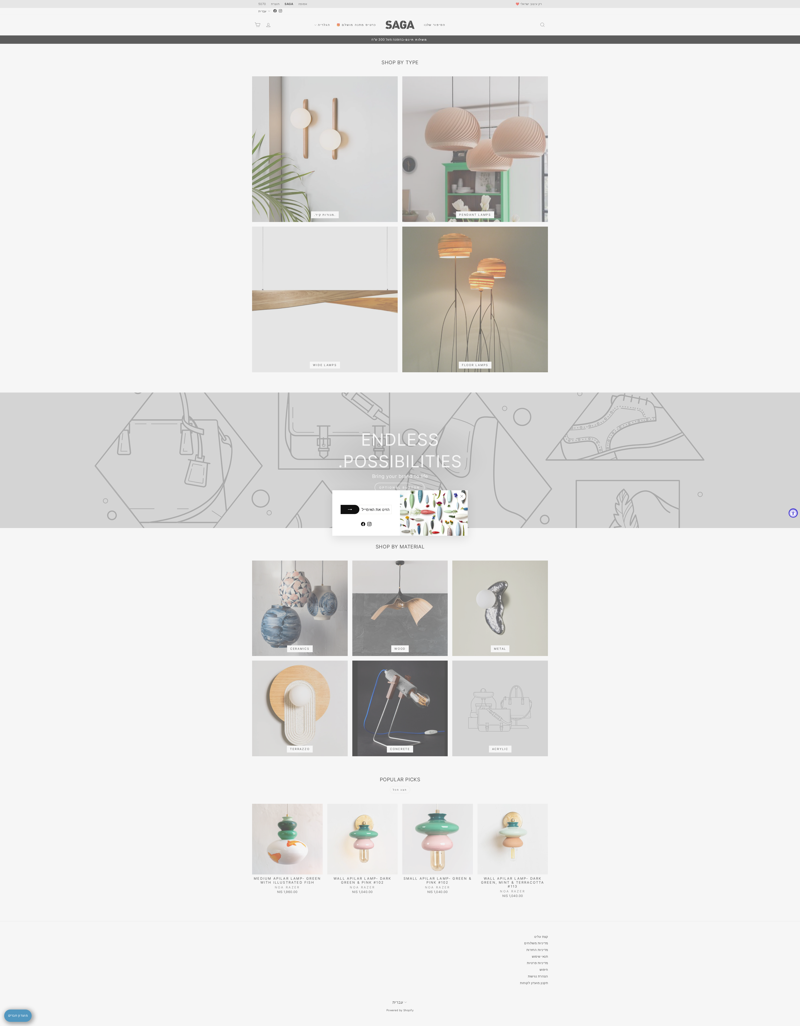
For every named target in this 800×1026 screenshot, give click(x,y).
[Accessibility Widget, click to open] (793, 513)
